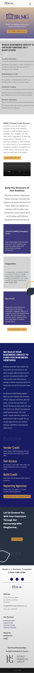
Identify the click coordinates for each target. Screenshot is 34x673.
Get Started (17, 539)
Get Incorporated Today (17, 329)
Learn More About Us (12, 158)
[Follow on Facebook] (11, 579)
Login (5, 638)
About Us (7, 632)
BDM (20, 670)
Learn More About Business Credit (17, 496)
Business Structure (9, 620)
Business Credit (8, 623)
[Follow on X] (17, 579)
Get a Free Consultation (17, 31)
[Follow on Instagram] (22, 579)
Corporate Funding (9, 625)
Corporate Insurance (9, 627)
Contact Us (7, 635)
